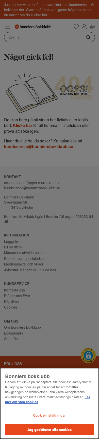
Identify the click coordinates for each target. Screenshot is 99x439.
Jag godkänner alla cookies (49, 429)
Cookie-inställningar (49, 415)
